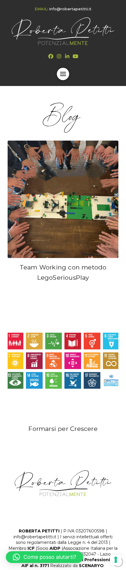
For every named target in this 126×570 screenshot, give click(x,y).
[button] (63, 74)
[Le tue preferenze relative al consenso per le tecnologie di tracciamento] (115, 559)
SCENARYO (92, 565)
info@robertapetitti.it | (36, 536)
